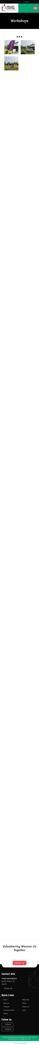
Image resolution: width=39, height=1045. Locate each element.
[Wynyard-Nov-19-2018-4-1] (28, 647)
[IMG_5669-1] (11, 452)
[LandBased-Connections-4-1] (28, 387)
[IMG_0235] (11, 809)
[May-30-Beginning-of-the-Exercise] (11, 760)
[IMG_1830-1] (28, 371)
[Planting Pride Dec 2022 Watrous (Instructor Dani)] (11, 177)
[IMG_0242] (11, 857)
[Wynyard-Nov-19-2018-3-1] (11, 647)
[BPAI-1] (11, 695)
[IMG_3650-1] (28, 549)
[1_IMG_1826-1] (11, 339)
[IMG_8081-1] (11, 323)
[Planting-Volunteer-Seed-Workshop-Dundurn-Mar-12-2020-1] (28, 404)
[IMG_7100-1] (28, 695)
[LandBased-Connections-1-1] (11, 420)
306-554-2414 (8, 988)
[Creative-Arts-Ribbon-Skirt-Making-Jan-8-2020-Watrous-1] (11, 468)
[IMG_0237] (28, 809)
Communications (8, 1010)
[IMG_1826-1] (11, 679)
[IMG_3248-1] (11, 631)
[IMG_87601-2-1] (11, 290)
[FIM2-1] (11, 890)
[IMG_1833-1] (28, 339)
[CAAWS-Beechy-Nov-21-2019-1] (28, 501)
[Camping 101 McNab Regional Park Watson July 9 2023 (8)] (11, 80)
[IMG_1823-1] (28, 355)
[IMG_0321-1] (11, 906)
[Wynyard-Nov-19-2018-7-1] (28, 663)
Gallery (5, 1013)
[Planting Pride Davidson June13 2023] (11, 112)
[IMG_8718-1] (11, 274)
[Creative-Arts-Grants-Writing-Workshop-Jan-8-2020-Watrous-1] (28, 452)
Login (24, 1010)
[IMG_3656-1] (11, 566)
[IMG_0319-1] (28, 906)
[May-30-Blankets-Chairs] (28, 728)
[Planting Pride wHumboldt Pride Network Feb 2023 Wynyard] (28, 144)
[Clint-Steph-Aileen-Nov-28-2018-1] (28, 582)
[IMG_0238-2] (11, 825)
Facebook (8, 1024)
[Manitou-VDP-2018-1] (28, 712)
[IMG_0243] (28, 857)
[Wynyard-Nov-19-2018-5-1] (11, 663)
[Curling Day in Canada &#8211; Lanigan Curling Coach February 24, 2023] (28, 128)
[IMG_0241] (28, 841)
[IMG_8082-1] (11, 306)
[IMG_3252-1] (28, 598)
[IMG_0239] (28, 825)
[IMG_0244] (11, 874)
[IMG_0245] (28, 874)
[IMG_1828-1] (11, 371)
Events (24, 1003)
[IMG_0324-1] (28, 890)
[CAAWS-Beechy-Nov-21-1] (11, 501)
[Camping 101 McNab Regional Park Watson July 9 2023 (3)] (11, 63)
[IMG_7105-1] (11, 712)
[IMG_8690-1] (28, 242)
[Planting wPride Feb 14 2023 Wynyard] (11, 161)
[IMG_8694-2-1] (28, 274)
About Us (6, 1003)
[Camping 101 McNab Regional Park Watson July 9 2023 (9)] (28, 80)
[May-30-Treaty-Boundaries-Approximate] (28, 744)
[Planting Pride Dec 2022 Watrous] (28, 177)
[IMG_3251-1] (11, 598)
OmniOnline (24, 1043)
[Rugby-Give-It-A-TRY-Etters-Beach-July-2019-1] (28, 517)
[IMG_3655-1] (11, 582)
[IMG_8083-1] (28, 290)
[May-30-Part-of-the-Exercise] (28, 760)
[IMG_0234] (11, 793)
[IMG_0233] (28, 793)
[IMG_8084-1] (28, 323)
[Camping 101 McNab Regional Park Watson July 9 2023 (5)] (11, 47)
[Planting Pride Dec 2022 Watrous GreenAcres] (28, 193)
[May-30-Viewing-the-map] (11, 744)
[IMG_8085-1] (28, 306)
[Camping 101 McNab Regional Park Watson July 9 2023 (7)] (28, 96)
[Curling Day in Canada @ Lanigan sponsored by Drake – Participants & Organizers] (28, 112)
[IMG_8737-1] (11, 258)
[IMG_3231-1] (11, 614)
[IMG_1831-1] (11, 387)
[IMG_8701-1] (11, 242)
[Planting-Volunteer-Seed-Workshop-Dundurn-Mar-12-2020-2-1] (11, 404)
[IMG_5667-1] (28, 436)
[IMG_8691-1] (28, 258)
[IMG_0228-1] (11, 922)
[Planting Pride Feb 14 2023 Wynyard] (28, 161)
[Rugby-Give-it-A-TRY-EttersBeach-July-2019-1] (28, 533)
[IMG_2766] (11, 225)
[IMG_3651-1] (11, 549)
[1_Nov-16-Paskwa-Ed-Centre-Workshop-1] (11, 485)
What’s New (25, 1000)
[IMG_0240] (11, 841)
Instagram (8, 1029)
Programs (6, 1006)
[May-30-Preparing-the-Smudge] (11, 728)
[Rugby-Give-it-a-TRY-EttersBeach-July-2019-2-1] (11, 533)
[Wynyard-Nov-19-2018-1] (28, 631)
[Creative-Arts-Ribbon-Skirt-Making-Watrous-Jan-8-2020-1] (28, 468)
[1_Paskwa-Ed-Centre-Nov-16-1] (28, 485)
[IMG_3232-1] (28, 614)
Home (5, 1000)
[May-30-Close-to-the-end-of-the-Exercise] (28, 776)
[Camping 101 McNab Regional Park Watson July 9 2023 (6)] (11, 96)
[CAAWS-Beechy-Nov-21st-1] (11, 517)
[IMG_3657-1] (28, 566)
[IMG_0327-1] (28, 922)
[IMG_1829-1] (28, 679)
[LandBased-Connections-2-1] (28, 420)
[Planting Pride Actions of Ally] (11, 144)
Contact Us (19, 963)
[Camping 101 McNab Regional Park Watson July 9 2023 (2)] (28, 47)
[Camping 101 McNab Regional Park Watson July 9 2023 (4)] (28, 63)
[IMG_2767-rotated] (28, 225)
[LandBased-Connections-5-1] (11, 436)
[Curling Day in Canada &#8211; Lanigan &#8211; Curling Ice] (11, 128)
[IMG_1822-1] (11, 355)
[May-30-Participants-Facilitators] (11, 776)
